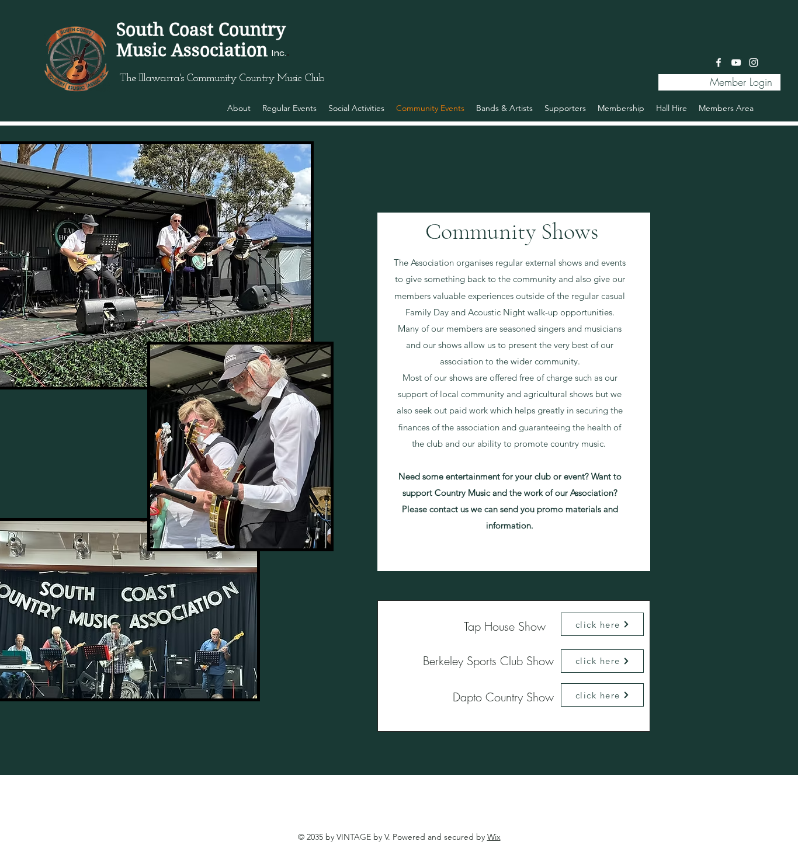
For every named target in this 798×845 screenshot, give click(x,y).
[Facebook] (718, 62)
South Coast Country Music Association (201, 39)
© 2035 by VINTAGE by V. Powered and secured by (399, 837)
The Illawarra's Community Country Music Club (221, 78)
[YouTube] (736, 62)
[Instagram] (753, 62)
